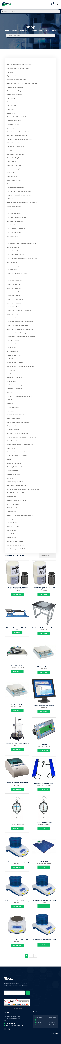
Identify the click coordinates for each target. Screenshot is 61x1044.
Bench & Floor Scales (17, 666)
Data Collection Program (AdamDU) (44, 705)
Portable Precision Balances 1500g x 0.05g (17, 901)
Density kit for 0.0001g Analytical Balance (17, 743)
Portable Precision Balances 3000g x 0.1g (17, 939)
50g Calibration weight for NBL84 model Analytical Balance (44, 588)
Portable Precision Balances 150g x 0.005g (44, 939)
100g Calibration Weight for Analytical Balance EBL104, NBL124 (17, 588)
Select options (17, 671)
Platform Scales (44, 861)
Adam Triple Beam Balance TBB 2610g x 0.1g (17, 628)
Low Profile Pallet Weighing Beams (43, 783)
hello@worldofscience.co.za (14, 1025)
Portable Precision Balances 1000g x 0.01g (17, 862)
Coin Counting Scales (17, 704)
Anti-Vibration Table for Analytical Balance (44, 628)
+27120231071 (10, 1023)
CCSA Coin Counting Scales (44, 666)
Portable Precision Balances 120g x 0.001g (44, 900)
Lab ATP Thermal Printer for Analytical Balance (17, 783)
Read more (17, 632)
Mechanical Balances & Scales (44, 822)
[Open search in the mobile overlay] (30, 11)
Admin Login (54, 1033)
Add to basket (17, 594)
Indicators (44, 744)
